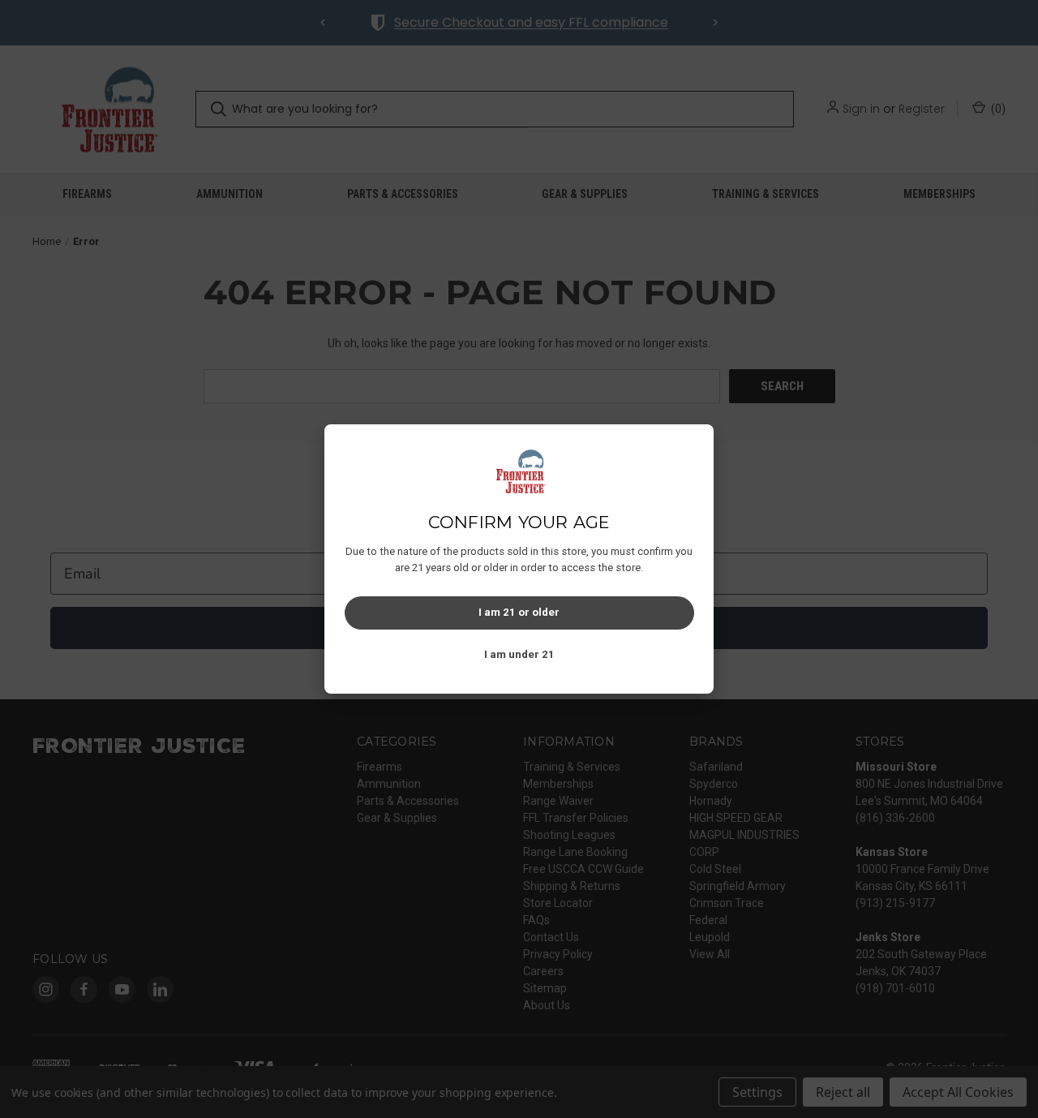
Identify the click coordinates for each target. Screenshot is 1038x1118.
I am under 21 (519, 654)
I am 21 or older (519, 612)
